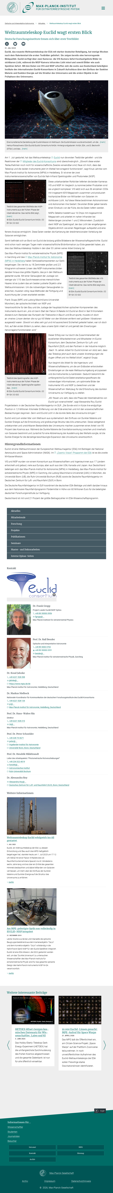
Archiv (32, 1159)
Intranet (32, 1147)
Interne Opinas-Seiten (22, 556)
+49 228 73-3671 (16, 738)
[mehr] (102, 142)
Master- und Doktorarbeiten (25, 549)
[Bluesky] (15, 44)
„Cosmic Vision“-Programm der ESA (74, 452)
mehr (11, 882)
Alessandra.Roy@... (17, 782)
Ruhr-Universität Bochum (20, 771)
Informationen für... (19, 1122)
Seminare (16, 543)
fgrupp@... (39, 617)
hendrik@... (14, 765)
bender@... (40, 653)
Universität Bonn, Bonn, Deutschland (24, 748)
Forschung (16, 524)
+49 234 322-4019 (17, 761)
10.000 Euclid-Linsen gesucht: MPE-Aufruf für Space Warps (80, 1031)
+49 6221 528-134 (17, 701)
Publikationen (18, 536)
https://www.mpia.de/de (19, 684)
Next (105, 1045)
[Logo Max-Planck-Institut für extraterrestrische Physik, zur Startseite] (51, 7)
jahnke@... (13, 680)
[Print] (23, 44)
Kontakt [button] (11, 568)
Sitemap (80, 1153)
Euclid (57, 157)
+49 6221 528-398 (17, 677)
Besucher (12, 1141)
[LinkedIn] (7, 44)
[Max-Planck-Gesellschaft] (44, 1173)
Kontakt (32, 1153)
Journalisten (14, 1136)
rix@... (12, 724)
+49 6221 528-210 (17, 721)
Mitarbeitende (18, 517)
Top (102, 1111)
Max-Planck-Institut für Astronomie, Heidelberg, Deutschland (35, 707)
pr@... (11, 704)
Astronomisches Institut (19, 768)
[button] (105, 136)
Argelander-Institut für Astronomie (24, 744)
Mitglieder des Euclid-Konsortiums (39, 161)
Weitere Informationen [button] (20, 793)
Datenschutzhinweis (81, 1181)
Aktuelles (15, 511)
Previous (8, 1045)
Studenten (12, 1132)
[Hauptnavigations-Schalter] (103, 8)
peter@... (13, 741)
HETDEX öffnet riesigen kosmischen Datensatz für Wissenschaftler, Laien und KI (32, 1032)
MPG (81, 1147)
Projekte (15, 530)
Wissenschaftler (15, 1127)
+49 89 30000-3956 (43, 613)
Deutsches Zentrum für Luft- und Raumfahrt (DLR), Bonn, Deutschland (39, 785)
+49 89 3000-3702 (43, 647)
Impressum (49, 1181)
